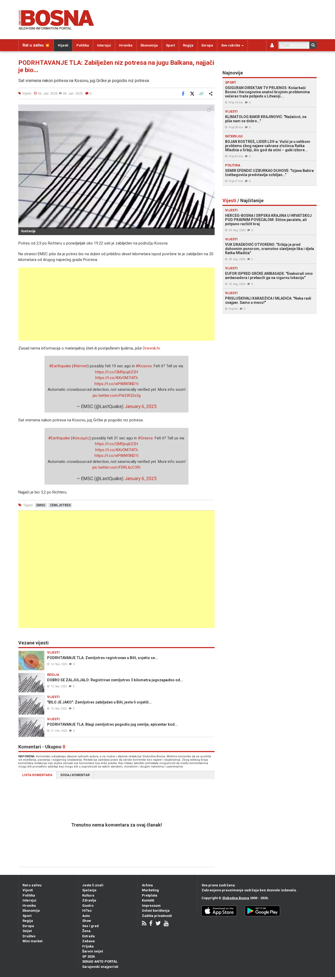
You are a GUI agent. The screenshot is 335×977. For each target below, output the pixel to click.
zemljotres (60, 505)
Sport (170, 45)
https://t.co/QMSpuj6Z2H (116, 372)
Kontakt (148, 900)
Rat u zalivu (32, 885)
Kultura (88, 895)
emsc (41, 505)
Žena (86, 931)
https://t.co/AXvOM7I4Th (116, 377)
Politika (82, 45)
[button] (210, 109)
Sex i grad (90, 926)
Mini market (32, 941)
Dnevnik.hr (151, 348)
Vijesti (63, 45)
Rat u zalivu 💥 (36, 45)
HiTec (87, 910)
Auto (86, 916)
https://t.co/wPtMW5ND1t (116, 383)
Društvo (29, 936)
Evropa (207, 45)
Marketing (150, 890)
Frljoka (88, 946)
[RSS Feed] (144, 924)
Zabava (88, 941)
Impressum (151, 906)
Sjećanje (89, 890)
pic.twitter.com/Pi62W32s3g (117, 395)
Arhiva (147, 885)
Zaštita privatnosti (157, 916)
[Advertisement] (116, 304)
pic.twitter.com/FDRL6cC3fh (116, 467)
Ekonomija (149, 45)
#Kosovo (144, 366)
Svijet (27, 931)
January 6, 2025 (141, 406)
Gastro (87, 906)
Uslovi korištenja (156, 910)
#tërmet (80, 366)
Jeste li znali (92, 885)
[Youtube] (166, 924)
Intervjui (104, 45)
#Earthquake (60, 366)
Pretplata (149, 895)
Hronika (125, 45)
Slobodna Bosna (235, 898)
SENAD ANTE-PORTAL (100, 961)
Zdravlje (89, 900)
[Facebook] (151, 924)
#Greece (145, 438)
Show (86, 921)
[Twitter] (158, 924)
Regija (188, 45)
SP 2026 (88, 956)
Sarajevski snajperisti (100, 967)
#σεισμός (81, 438)
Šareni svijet (92, 951)
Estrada (88, 936)
